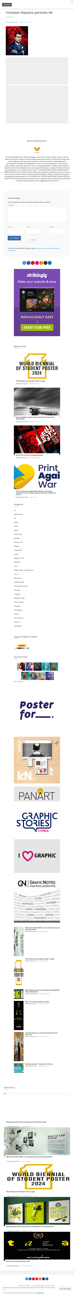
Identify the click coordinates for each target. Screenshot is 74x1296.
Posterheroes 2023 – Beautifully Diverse (39, 1064)
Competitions (18, 550)
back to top (51, 1285)
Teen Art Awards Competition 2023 (37, 1002)
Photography (18, 610)
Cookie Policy (40, 1293)
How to (16, 574)
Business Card (18, 542)
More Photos (18, 681)
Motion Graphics (19, 602)
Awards (16, 530)
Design (16, 554)
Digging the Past (19, 558)
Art (15, 518)
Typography (17, 626)
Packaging (17, 606)
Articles (16, 522)
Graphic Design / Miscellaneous (23, 570)
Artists (16, 526)
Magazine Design (19, 598)
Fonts (16, 566)
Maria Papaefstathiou (12, 22)
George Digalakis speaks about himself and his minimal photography (35, 418)
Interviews (17, 590)
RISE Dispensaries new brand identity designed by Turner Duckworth (42, 991)
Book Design (18, 534)
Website (51, 227)
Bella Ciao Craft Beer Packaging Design (29, 455)
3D (15, 510)
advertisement (18, 514)
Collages (16, 546)
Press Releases (18, 618)
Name (10, 227)
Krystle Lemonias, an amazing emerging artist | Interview (41, 1033)
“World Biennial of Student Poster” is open (30, 381)
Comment (11, 205)
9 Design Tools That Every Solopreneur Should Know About (26, 1122)
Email (29, 227)
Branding (16, 538)
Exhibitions (17, 562)
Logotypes (17, 594)
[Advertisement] (37, 71)
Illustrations (17, 578)
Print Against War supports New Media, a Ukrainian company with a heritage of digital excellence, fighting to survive (36, 492)
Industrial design (19, 582)
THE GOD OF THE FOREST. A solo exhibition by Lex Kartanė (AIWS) (42, 928)
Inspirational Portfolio (21, 586)
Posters (16, 614)
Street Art (17, 622)
